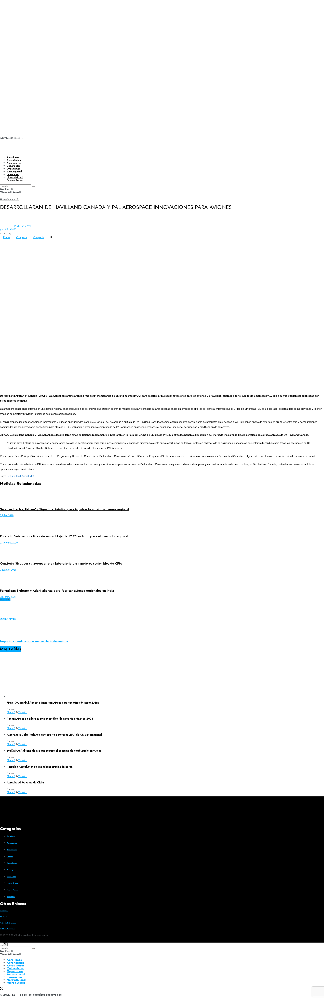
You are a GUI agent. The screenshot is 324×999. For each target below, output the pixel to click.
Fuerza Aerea (12, 890)
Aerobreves (8, 618)
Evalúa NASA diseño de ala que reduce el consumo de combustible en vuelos (54, 751)
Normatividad (12, 883)
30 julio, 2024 (8, 229)
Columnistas (15, 968)
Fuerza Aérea (16, 983)
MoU (32, 476)
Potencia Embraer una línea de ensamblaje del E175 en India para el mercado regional (64, 536)
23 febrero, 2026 (9, 542)
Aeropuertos (14, 163)
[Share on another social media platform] (3, 242)
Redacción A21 (22, 226)
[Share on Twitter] (51, 237)
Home (3, 199)
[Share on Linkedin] (9, 240)
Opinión (10, 856)
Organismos (12, 863)
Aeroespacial (12, 870)
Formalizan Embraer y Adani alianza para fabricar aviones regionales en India (57, 590)
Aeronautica (12, 843)
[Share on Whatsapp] (3, 240)
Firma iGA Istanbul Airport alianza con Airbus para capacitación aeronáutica (53, 703)
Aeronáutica (14, 160)
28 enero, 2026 (8, 596)
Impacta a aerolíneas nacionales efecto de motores (34, 641)
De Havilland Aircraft (18, 476)
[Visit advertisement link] (135, 44)
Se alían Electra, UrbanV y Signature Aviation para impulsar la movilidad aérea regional (64, 509)
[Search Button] (33, 948)
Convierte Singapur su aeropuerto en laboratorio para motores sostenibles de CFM (61, 563)
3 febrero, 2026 (8, 569)
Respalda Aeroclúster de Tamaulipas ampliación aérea (40, 767)
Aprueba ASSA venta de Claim (25, 782)
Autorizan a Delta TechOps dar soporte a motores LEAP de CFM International (54, 735)
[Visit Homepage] (116, 150)
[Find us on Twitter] (1, 941)
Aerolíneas (13, 157)
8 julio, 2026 (7, 515)
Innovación (13, 199)
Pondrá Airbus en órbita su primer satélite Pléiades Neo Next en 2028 (50, 719)
